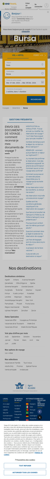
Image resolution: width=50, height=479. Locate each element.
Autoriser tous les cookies (25, 473)
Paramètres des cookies (26, 460)
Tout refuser (25, 466)
